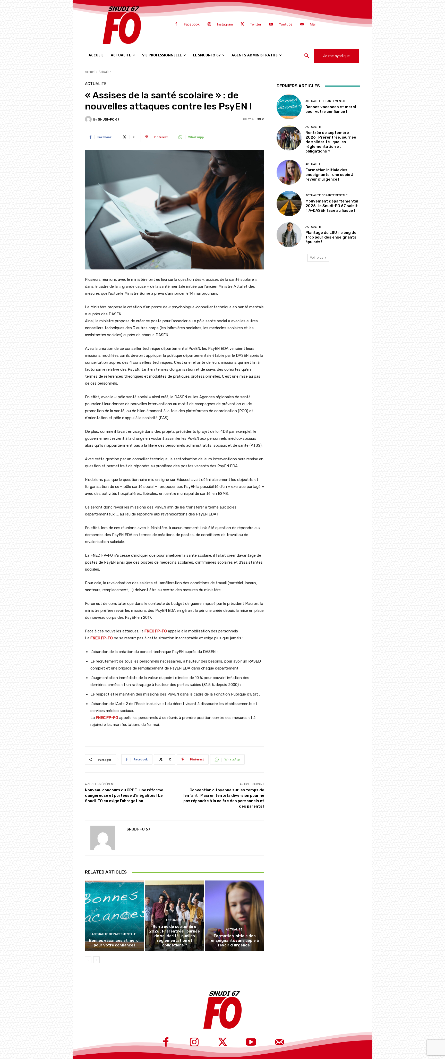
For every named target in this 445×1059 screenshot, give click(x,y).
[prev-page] (88, 959)
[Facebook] (176, 24)
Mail (313, 24)
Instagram (225, 24)
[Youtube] (271, 24)
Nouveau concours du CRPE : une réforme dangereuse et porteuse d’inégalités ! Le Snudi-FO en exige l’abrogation (124, 795)
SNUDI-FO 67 (108, 119)
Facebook (192, 24)
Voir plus (316, 257)
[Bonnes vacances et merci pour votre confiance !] (114, 915)
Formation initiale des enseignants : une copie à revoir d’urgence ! (235, 940)
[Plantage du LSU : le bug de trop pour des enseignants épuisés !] (289, 234)
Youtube (286, 24)
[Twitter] (242, 24)
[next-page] (96, 959)
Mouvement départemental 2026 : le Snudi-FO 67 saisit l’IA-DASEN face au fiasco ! (331, 206)
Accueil (90, 72)
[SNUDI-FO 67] (89, 119)
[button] (307, 56)
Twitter (255, 24)
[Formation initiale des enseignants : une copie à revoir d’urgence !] (234, 915)
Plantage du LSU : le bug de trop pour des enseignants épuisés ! (330, 237)
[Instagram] (209, 24)
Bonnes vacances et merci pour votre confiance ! (114, 942)
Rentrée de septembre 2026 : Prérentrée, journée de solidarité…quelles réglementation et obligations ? (174, 935)
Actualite (105, 72)
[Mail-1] (302, 24)
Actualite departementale (114, 934)
